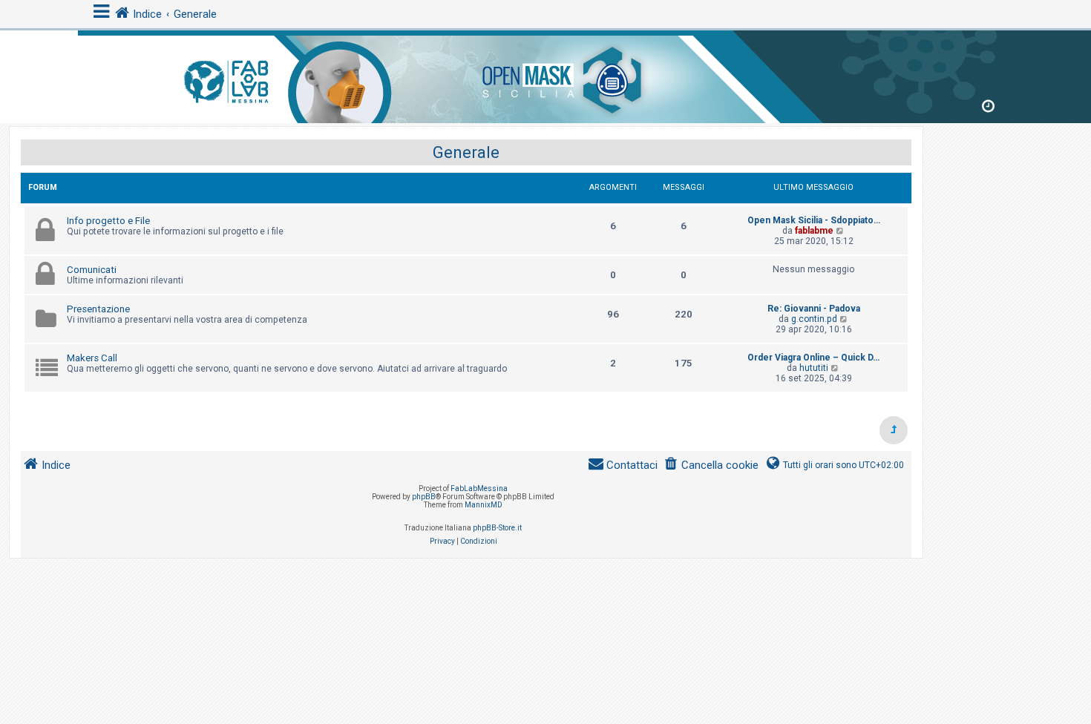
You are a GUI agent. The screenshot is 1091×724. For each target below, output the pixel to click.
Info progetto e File (108, 220)
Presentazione (98, 309)
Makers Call (92, 357)
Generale (466, 152)
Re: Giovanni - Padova (813, 308)
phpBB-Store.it (497, 528)
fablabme (814, 231)
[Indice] (545, 74)
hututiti (813, 368)
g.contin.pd (814, 319)
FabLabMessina (479, 488)
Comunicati (92, 269)
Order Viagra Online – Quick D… (813, 357)
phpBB (424, 497)
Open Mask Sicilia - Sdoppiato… (813, 220)
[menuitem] (711, 465)
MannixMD (483, 505)
